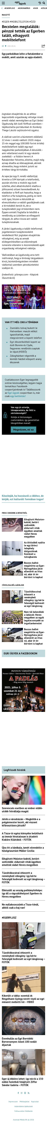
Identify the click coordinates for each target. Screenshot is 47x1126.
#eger (5, 21)
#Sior (35, 8)
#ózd (32, 21)
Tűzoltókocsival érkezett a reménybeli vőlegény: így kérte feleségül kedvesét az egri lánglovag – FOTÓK (23, 877)
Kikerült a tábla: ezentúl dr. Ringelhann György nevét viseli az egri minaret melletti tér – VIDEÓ (23, 999)
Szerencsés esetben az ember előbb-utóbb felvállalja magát (22, 809)
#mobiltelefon (19, 21)
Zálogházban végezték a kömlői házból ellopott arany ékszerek (25, 359)
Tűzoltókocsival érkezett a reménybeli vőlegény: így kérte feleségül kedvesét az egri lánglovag (34, 598)
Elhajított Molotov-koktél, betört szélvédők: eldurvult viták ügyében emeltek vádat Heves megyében (34, 528)
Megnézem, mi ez (23, 429)
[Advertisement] (23, 86)
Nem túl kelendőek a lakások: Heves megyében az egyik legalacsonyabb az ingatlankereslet (34, 617)
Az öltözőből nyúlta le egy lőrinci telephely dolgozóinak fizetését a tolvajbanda (34, 549)
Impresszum (13, 1101)
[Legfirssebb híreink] (40, 3)
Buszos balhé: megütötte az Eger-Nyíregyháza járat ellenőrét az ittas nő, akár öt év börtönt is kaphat (34, 570)
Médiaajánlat (24, 1101)
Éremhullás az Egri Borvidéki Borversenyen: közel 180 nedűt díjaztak (19, 1042)
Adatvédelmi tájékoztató (23, 1106)
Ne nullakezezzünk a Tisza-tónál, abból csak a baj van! (20, 906)
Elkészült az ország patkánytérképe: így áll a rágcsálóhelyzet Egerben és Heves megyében (22, 893)
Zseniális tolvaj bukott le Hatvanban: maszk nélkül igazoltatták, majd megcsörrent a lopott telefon (26, 332)
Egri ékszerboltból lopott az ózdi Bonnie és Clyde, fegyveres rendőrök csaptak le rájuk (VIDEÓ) (25, 346)
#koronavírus (24, 8)
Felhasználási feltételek (23, 1111)
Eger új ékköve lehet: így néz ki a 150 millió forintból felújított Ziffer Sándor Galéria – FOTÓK (22, 1082)
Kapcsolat (34, 1101)
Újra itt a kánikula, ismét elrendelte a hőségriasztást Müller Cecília (23, 849)
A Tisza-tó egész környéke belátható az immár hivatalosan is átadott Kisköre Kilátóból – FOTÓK (22, 836)
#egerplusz (10, 8)
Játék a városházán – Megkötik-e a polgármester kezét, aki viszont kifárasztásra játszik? (21, 822)
